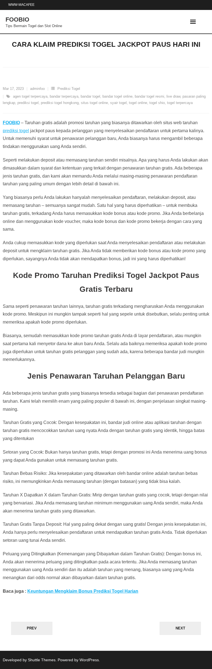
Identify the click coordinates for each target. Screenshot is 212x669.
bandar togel (90, 96)
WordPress (89, 660)
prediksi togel (28, 103)
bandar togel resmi (149, 96)
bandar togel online (117, 96)
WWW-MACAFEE (21, 5)
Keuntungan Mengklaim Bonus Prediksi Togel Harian (82, 591)
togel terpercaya (180, 103)
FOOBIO (11, 122)
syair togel (118, 103)
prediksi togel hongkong (60, 103)
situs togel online (94, 103)
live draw (173, 96)
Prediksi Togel (68, 89)
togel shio (157, 103)
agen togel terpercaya (30, 96)
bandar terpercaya (64, 96)
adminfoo (37, 89)
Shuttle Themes (41, 660)
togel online (138, 103)
